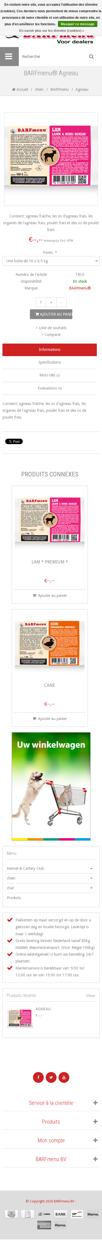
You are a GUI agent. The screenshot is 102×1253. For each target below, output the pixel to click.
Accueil (22, 89)
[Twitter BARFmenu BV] (51, 1077)
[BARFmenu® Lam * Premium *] (50, 522)
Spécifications (49, 362)
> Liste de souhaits (51, 328)
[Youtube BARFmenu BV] (63, 1077)
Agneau (43, 1009)
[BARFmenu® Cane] (50, 646)
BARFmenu (59, 89)
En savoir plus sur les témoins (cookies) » (51, 31)
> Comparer (51, 334)
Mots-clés (49, 375)
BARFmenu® (80, 288)
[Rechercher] (91, 56)
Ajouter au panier (55, 314)
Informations (49, 349)
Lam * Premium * (50, 562)
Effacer (90, 996)
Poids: (50, 252)
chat (10, 888)
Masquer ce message (77, 24)
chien (39, 89)
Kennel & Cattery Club (25, 868)
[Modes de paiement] (11, 1214)
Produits (14, 898)
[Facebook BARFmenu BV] (38, 1077)
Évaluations (49, 388)
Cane (49, 685)
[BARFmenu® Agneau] (20, 1019)
